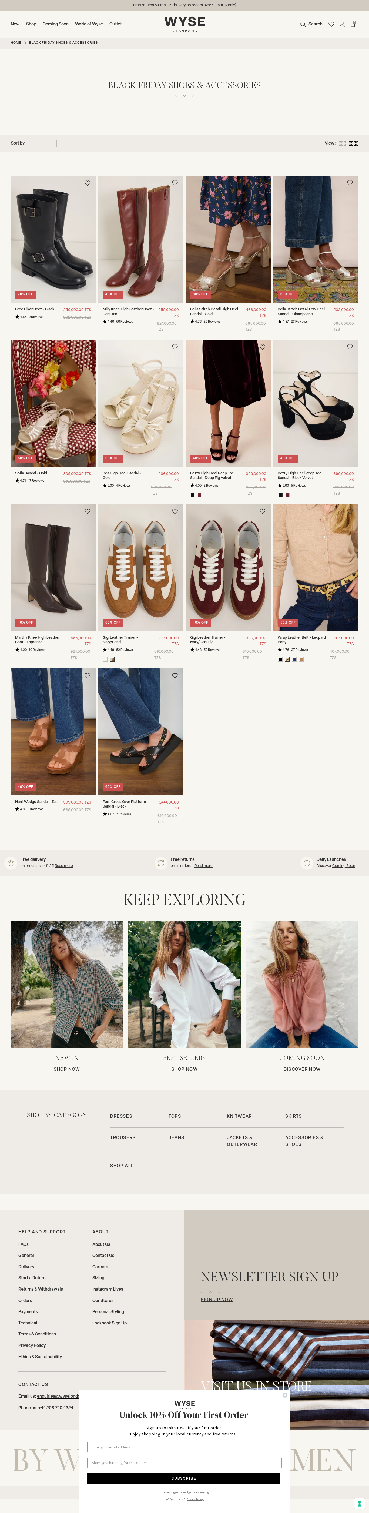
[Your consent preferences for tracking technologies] (359, 1503)
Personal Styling (108, 1312)
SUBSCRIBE (184, 1478)
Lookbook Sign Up (109, 1323)
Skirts (293, 1116)
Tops (175, 1116)
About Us (101, 1245)
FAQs (23, 1245)
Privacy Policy (32, 1346)
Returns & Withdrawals (40, 1289)
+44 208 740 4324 (55, 1408)
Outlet (115, 24)
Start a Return (32, 1278)
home (16, 43)
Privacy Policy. (195, 1499)
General (26, 1256)
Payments (28, 1312)
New (15, 24)
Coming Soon (56, 24)
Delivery (26, 1267)
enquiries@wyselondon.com (203, 5)
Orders (25, 1301)
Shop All (121, 1166)
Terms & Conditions (37, 1334)
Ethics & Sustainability (40, 1357)
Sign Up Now (217, 1300)
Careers (100, 1267)
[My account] (342, 24)
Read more (64, 866)
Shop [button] (31, 24)
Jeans (177, 1138)
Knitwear (239, 1116)
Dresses (121, 1116)
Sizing (98, 1278)
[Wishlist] (331, 24)
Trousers (123, 1138)
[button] (310, 24)
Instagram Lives (107, 1289)
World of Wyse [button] (89, 24)
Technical (27, 1323)
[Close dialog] (285, 1395)
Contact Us (103, 1256)
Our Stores (102, 1301)
